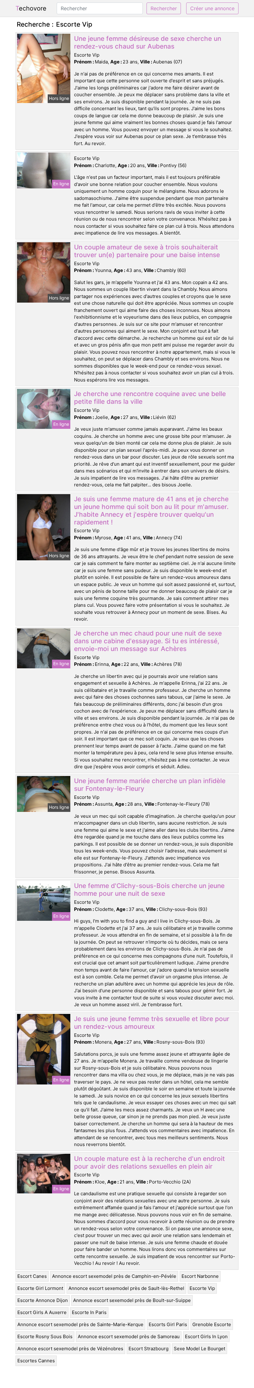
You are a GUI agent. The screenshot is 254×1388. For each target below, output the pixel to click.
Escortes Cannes (36, 1361)
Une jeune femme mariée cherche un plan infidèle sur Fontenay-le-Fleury (150, 784)
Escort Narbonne (200, 1276)
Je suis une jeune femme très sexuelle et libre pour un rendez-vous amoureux (151, 1022)
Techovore (30, 8)
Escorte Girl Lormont (40, 1288)
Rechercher (164, 8)
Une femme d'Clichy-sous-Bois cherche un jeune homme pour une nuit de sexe (149, 889)
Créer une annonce (212, 8)
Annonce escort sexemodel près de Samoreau (129, 1336)
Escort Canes (32, 1276)
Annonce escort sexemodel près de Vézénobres (70, 1348)
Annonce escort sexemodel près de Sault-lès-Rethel (126, 1288)
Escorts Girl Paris (168, 1324)
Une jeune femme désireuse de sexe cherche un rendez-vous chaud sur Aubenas (147, 42)
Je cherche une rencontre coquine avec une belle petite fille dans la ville (150, 397)
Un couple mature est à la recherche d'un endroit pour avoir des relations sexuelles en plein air (149, 1162)
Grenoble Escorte (211, 1324)
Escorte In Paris (89, 1312)
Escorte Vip (202, 1288)
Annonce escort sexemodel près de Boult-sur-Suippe (132, 1300)
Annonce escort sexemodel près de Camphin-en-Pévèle (114, 1276)
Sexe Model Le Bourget (199, 1348)
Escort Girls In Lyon (206, 1336)
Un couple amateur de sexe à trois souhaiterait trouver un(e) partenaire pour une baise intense (147, 251)
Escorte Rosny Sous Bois (44, 1336)
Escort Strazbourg (149, 1348)
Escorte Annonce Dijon (42, 1300)
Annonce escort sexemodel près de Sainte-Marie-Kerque (80, 1324)
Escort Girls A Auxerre (42, 1312)
